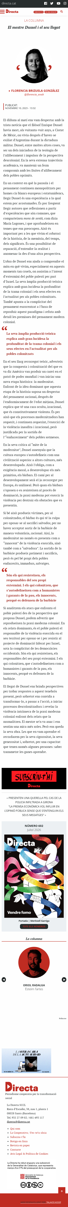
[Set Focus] (61, 11)
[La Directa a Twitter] (51, 4)
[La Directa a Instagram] (65, 4)
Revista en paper (20, 1145)
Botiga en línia (19, 1141)
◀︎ (4, 979)
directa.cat (9, 3)
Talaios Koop (40, 1202)
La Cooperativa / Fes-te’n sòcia (28, 1132)
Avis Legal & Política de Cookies (29, 1153)
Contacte (15, 1149)
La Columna (34, 20)
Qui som (15, 1128)
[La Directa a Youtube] (58, 4)
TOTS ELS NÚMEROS (34, 926)
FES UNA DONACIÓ (50, 12)
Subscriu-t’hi (18, 1137)
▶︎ (64, 979)
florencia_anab (35, 94)
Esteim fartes (34, 989)
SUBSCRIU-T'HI (38, 12)
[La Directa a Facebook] (45, 4)
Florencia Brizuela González (35, 91)
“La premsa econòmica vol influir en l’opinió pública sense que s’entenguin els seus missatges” (34, 811)
